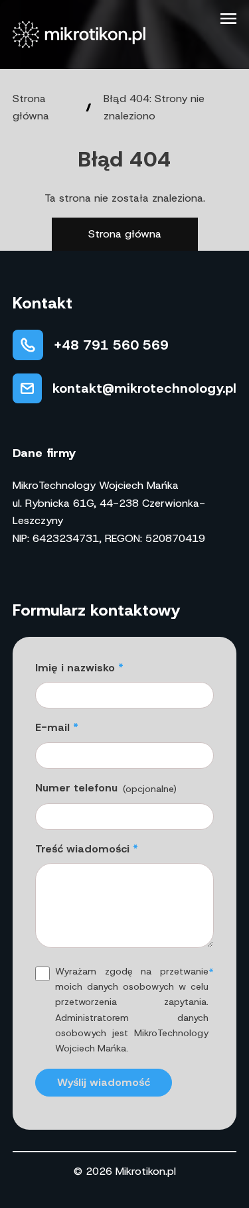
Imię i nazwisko (75, 668)
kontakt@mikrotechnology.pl (144, 388)
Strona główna (124, 234)
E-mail (52, 727)
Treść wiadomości (82, 849)
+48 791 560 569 (111, 345)
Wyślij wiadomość (103, 1082)
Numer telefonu (106, 788)
